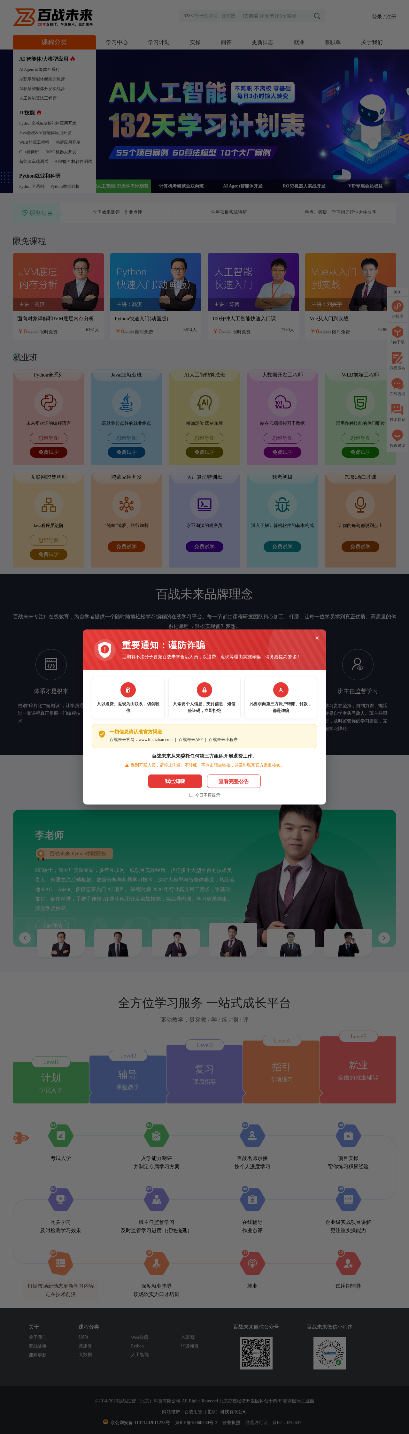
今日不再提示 (207, 795)
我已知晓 (175, 781)
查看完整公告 (234, 781)
